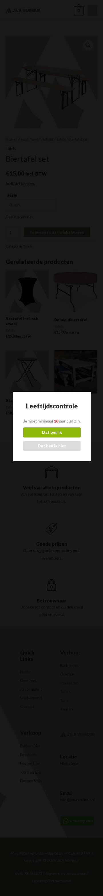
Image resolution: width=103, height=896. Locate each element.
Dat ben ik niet (52, 445)
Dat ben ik (52, 432)
